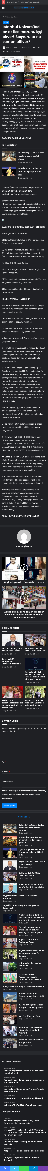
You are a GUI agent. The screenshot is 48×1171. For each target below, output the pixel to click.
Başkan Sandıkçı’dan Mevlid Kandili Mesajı (12, 649)
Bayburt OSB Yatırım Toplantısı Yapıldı (28, 940)
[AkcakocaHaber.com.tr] (24, 7)
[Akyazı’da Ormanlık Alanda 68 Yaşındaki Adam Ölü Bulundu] (35, 692)
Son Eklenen (24, 817)
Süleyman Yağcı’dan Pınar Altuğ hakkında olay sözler (31, 1006)
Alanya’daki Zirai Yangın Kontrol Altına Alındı (23, 986)
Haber (15, 17)
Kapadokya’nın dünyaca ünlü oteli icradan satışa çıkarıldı (30, 840)
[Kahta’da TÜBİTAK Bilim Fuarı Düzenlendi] (35, 640)
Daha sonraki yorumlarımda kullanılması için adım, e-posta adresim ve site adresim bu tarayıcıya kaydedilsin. (24, 794)
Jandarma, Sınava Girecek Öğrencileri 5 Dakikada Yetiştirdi (31, 1030)
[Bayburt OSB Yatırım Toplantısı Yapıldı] (10, 943)
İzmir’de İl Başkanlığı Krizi (30, 1016)
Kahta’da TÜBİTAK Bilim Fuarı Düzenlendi (35, 649)
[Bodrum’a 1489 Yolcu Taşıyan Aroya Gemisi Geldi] (10, 997)
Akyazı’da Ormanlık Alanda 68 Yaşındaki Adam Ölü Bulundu (34, 703)
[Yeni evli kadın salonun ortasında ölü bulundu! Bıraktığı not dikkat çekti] (12, 692)
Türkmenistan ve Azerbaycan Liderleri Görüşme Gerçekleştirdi (30, 977)
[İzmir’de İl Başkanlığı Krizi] (10, 1019)
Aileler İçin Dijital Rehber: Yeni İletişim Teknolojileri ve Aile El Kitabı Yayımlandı (35, 676)
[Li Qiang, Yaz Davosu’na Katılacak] (10, 966)
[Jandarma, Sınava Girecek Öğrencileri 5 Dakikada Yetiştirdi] (10, 1031)
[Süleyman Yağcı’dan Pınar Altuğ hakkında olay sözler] (10, 1008)
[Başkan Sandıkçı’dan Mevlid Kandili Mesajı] (12, 640)
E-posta (6, 772)
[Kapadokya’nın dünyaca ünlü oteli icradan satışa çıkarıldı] (10, 841)
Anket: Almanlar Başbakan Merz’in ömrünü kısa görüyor (32, 885)
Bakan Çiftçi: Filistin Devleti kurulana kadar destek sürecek (31, 156)
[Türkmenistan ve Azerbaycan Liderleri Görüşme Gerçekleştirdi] (10, 978)
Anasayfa (8, 17)
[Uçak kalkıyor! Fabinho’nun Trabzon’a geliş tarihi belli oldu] (9, 171)
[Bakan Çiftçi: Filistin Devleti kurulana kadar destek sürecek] (9, 156)
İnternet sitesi (7, 781)
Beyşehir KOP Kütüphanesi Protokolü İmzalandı (11, 661)
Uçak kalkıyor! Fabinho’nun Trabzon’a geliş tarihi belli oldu (30, 171)
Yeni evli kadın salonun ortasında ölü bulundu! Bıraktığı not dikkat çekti (12, 704)
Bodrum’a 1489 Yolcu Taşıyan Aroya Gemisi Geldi (31, 994)
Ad (4, 762)
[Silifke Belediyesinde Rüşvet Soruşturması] (10, 1043)
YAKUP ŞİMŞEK (11, 48)
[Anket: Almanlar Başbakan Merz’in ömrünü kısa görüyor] (10, 888)
